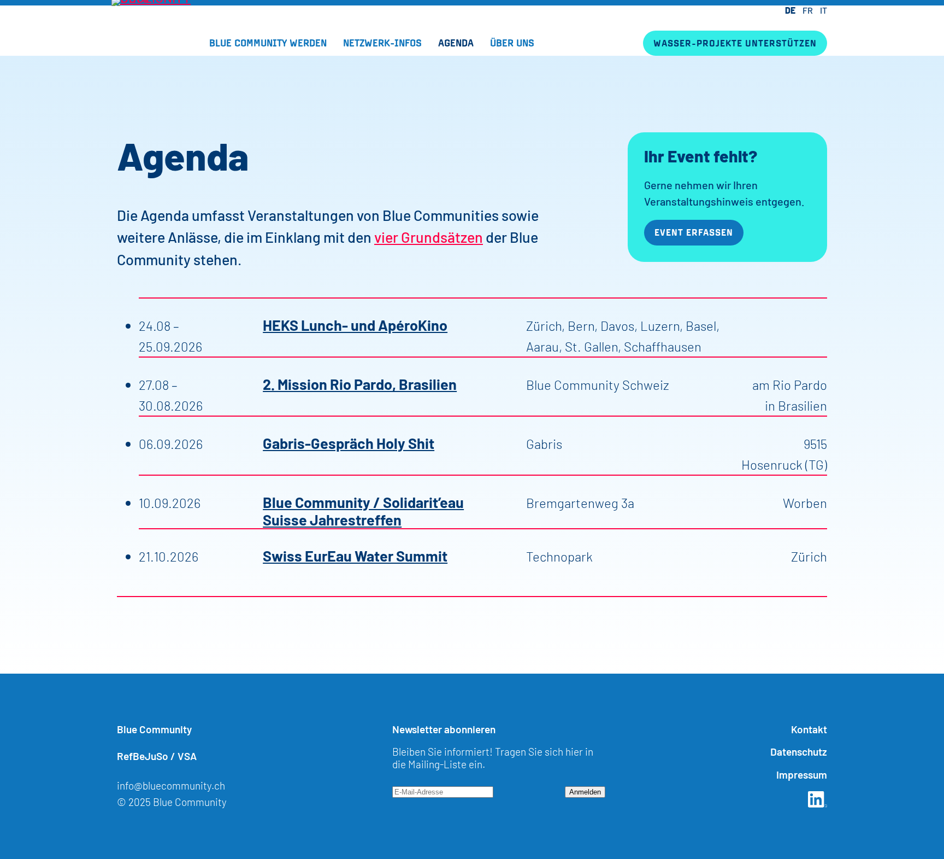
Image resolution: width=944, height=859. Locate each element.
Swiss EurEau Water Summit (355, 555)
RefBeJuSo (142, 755)
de (790, 10)
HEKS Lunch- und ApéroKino (355, 324)
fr (808, 9)
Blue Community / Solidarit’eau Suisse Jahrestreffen (363, 510)
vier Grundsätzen (428, 236)
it (823, 9)
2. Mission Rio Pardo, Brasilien (360, 383)
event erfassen (693, 232)
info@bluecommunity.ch (171, 785)
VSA (187, 755)
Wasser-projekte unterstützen (735, 43)
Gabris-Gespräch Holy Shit (348, 442)
